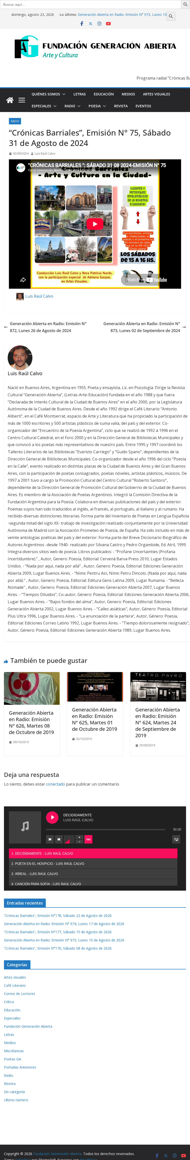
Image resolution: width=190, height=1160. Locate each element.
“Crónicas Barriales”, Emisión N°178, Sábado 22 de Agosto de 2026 (58, 915)
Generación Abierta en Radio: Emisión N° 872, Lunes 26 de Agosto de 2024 (48, 327)
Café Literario (15, 985)
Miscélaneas (14, 1050)
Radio (70, 106)
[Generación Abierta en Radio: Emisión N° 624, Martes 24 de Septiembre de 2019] (158, 675)
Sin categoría (14, 1091)
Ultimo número (16, 1100)
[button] (63, 94)
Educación (104, 94)
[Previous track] (50, 839)
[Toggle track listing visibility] (176, 839)
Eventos (143, 106)
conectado (55, 784)
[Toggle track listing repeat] (88, 839)
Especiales (41, 106)
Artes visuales (156, 94)
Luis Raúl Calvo (45, 153)
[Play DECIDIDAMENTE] (52, 817)
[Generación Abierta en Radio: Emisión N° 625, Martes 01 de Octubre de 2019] (95, 675)
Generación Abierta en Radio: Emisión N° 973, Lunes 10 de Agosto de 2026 (64, 940)
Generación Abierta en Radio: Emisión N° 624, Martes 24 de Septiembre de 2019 (157, 722)
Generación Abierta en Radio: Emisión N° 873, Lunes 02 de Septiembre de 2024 (141, 327)
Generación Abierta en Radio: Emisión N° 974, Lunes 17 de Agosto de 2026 (64, 923)
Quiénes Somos (46, 94)
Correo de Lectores (19, 993)
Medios (128, 94)
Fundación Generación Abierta (28, 1026)
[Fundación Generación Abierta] (10, 100)
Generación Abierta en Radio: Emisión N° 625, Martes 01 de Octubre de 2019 (94, 719)
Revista (121, 106)
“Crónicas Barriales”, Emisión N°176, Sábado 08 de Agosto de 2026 (58, 948)
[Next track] (59, 839)
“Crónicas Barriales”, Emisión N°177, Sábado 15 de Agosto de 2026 (58, 932)
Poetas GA (12, 1059)
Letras (79, 94)
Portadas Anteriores (20, 1067)
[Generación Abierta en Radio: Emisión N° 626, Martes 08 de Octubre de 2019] (32, 675)
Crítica (9, 1001)
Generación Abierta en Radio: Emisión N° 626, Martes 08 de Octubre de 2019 (31, 722)
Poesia (95, 106)
